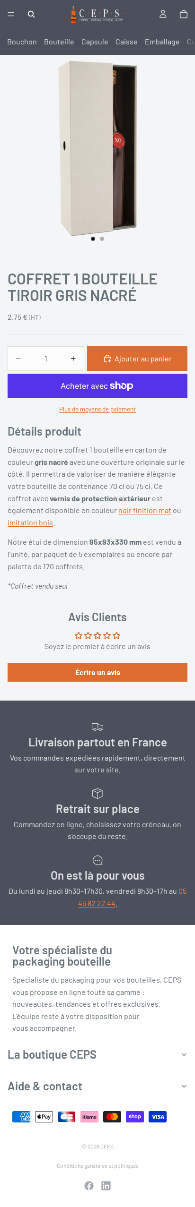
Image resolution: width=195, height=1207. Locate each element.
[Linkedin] (106, 1185)
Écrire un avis (97, 672)
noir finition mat (144, 509)
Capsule (94, 41)
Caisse (126, 41)
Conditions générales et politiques (98, 1165)
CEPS (107, 1146)
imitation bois (30, 522)
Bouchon (22, 41)
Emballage (162, 41)
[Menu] (11, 14)
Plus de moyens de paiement (97, 409)
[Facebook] (89, 1185)
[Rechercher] (31, 14)
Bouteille (59, 41)
